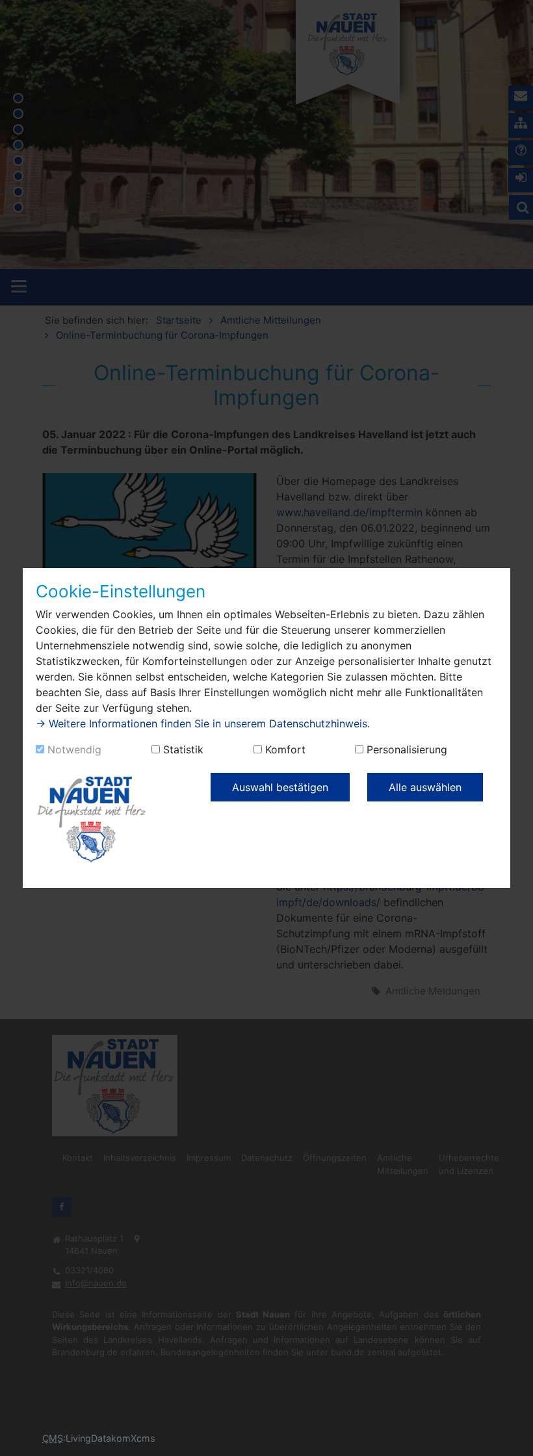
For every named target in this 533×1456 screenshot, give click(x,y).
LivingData (88, 1438)
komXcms (133, 1438)
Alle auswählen (425, 787)
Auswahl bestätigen (280, 787)
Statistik (183, 749)
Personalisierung (407, 749)
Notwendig (74, 749)
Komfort (285, 749)
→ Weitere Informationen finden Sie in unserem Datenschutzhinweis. (203, 723)
